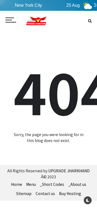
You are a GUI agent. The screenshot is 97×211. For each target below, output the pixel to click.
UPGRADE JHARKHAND (69, 170)
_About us (77, 184)
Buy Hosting (70, 193)
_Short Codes (52, 184)
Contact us (45, 193)
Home (16, 184)
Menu (31, 184)
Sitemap (24, 193)
